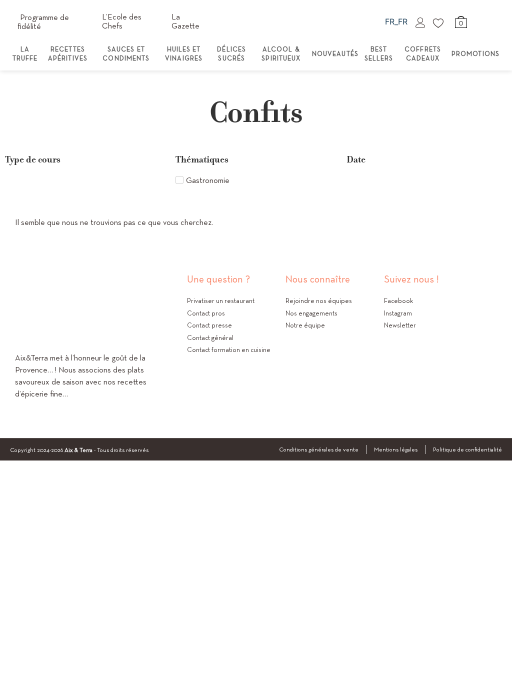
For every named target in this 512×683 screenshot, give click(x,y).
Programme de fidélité (43, 21)
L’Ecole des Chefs (122, 21)
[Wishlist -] (439, 22)
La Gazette (186, 21)
